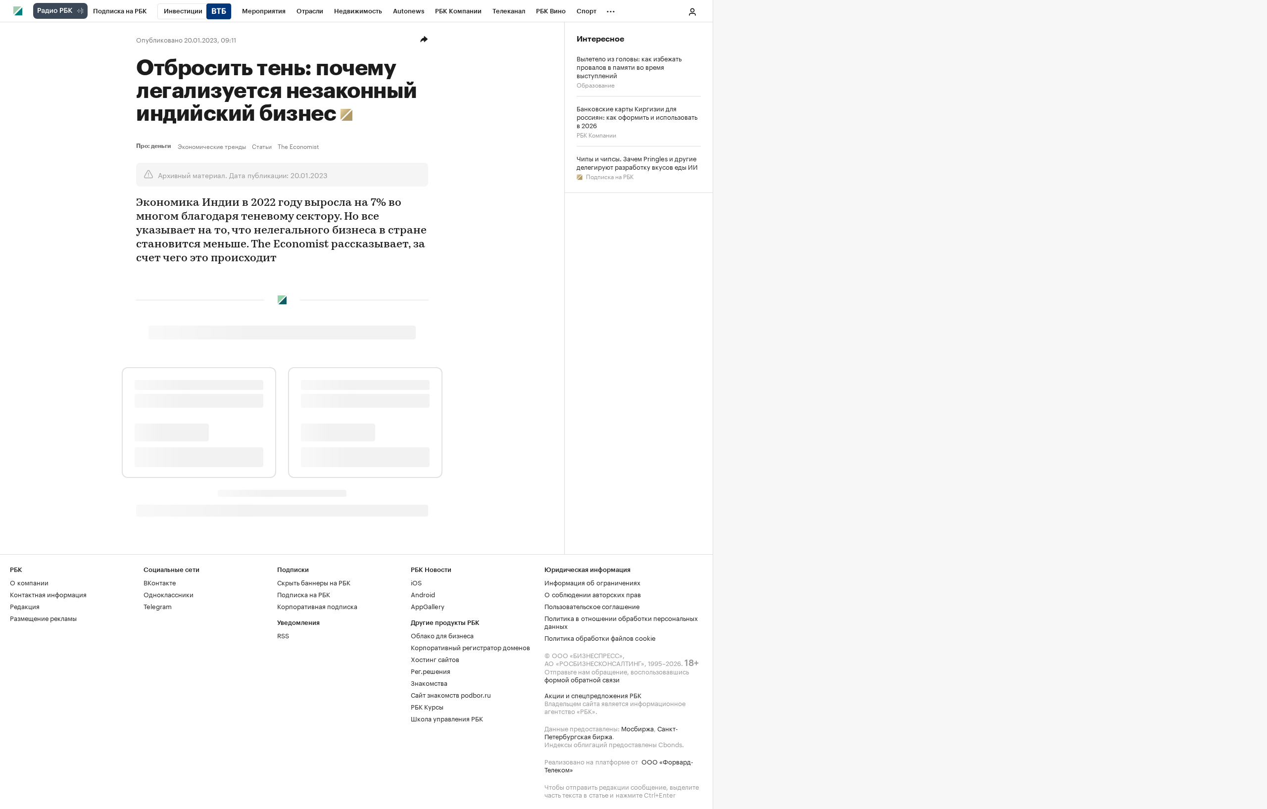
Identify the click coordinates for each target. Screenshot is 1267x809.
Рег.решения (430, 670)
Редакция (25, 606)
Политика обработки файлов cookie (600, 637)
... (610, 9)
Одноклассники (169, 594)
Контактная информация (48, 594)
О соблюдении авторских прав (592, 594)
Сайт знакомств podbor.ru (451, 694)
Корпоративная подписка (317, 606)
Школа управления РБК (447, 718)
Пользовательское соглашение (591, 606)
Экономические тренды (212, 146)
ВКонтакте (160, 582)
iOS (416, 582)
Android (423, 594)
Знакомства (429, 682)
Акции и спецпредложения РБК (592, 695)
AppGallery (427, 606)
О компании (29, 582)
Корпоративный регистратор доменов (470, 647)
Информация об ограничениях (592, 582)
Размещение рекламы (43, 617)
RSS (283, 635)
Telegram (158, 606)
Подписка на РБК (609, 176)
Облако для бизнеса (442, 635)
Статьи (262, 146)
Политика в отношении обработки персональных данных (621, 621)
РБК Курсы (427, 706)
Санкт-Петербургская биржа (611, 732)
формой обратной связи (582, 679)
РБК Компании (596, 134)
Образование (596, 84)
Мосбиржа (637, 728)
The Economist (298, 146)
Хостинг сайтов (435, 659)
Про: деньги (155, 146)
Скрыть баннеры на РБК (313, 582)
